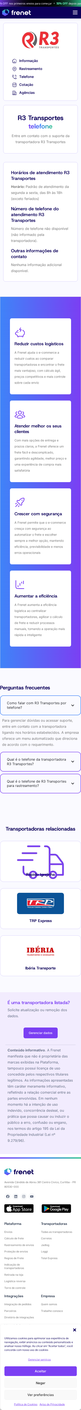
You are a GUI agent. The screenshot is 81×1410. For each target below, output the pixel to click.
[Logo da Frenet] (16, 12)
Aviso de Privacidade (52, 1404)
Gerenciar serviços (39, 1359)
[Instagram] (23, 1196)
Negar (40, 1383)
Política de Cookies (25, 1404)
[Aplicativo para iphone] (19, 1208)
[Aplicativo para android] (56, 1208)
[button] (74, 1330)
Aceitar (40, 1371)
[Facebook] (7, 1196)
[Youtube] (31, 1196)
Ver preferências (40, 1395)
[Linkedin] (15, 1196)
